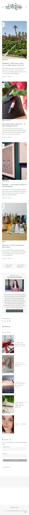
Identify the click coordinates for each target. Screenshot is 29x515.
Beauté (3, 241)
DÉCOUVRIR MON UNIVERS (14, 311)
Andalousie (5, 59)
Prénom (5, 453)
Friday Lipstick (6, 120)
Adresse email (6, 447)
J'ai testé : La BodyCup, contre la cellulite (20, 364)
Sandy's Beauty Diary (15, 510)
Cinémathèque (5, 180)
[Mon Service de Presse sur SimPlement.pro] (6, 326)
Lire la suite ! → (8, 76)
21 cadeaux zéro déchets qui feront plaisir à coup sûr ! (20, 344)
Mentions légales (15, 507)
